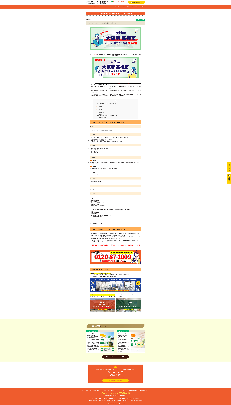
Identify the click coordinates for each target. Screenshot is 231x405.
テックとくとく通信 (127, 398)
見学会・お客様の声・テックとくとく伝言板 (115, 357)
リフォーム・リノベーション (107, 7)
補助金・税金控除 (135, 7)
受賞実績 (113, 400)
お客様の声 (120, 398)
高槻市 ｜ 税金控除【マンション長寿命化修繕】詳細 (106, 103)
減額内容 (100, 109)
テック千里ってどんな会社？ (102, 117)
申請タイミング (101, 112)
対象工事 (100, 108)
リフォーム (100, 398)
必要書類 (100, 114)
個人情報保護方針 (139, 400)
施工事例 (123, 7)
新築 (99, 7)
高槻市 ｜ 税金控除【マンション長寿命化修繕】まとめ (107, 115)
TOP (95, 7)
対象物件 (100, 106)
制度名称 (100, 104)
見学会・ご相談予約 (131, 400)
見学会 (128, 7)
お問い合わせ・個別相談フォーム (115, 380)
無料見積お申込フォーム (121, 400)
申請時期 (100, 111)
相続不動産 (117, 7)
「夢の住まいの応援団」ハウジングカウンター (97, 400)
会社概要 (142, 7)
